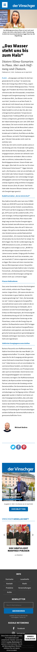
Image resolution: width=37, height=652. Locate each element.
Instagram (21, 633)
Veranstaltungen (24, 588)
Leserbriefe (24, 579)
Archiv (9, 592)
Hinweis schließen (30, 637)
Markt (24, 583)
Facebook (21, 628)
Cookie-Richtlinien (13, 642)
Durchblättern (18, 509)
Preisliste (9, 588)
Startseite (9, 579)
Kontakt (9, 583)
